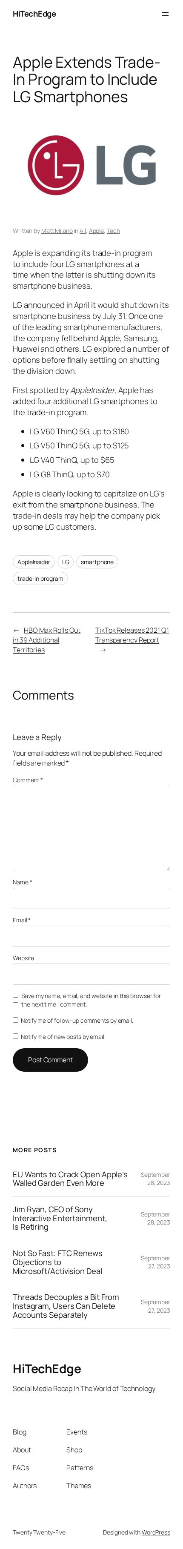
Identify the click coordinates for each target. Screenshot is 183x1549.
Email (22, 920)
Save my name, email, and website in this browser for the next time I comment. (91, 1000)
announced (44, 304)
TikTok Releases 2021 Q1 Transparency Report (132, 635)
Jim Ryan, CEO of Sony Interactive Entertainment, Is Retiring (60, 1218)
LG (65, 562)
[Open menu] (165, 14)
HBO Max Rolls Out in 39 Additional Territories (46, 639)
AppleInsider (92, 390)
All (83, 231)
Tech (113, 231)
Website (23, 958)
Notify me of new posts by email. (63, 1037)
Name (22, 882)
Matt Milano (57, 231)
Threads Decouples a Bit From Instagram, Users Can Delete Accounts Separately (66, 1306)
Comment (28, 780)
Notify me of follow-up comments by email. (77, 1020)
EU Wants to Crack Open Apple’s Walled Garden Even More (70, 1179)
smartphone (97, 562)
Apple (96, 231)
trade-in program (40, 578)
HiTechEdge (34, 13)
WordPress (156, 1532)
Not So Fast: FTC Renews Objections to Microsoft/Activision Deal (58, 1262)
